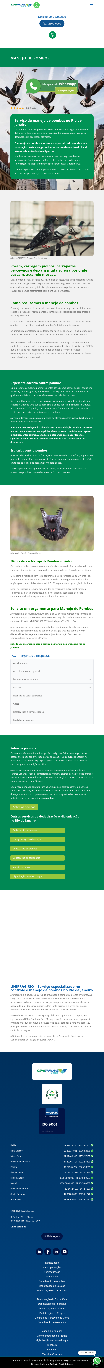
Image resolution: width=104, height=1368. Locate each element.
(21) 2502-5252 (52, 23)
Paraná (13, 1167)
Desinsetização (52, 1272)
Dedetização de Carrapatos (52, 1290)
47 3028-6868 (70, 1194)
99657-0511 (85, 1167)
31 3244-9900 (70, 1156)
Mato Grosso (16, 1151)
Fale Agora (53, 1236)
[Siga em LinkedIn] (39, 1251)
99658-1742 (85, 1194)
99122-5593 (85, 1162)
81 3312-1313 (71, 1172)
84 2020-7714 (70, 1162)
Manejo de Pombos (51, 1331)
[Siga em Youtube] (64, 1251)
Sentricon (52, 1349)
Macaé (13, 1183)
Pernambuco (16, 1172)
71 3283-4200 (70, 1145)
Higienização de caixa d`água (27, 876)
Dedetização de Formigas (52, 1303)
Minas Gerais (16, 1156)
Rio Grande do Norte (20, 1161)
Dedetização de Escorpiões (52, 1299)
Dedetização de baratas (25, 830)
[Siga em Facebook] (47, 1251)
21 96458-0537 (83, 1178)
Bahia (13, 1145)
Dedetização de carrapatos (26, 857)
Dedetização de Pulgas (51, 1313)
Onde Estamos (18, 1226)
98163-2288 (85, 1151)
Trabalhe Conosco (52, 1354)
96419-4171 (85, 1199)
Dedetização (52, 1262)
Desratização (52, 1276)
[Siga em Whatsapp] (52, 35)
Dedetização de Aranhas (52, 1281)
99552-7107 (85, 1156)
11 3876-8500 (70, 1199)
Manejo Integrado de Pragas (27, 839)
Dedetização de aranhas (25, 848)
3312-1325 (85, 1172)
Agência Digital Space (61, 1364)
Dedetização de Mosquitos (52, 1322)
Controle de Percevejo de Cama (52, 1317)
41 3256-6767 (70, 1167)
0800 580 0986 (67, 1178)
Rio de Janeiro (17, 1178)
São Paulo (15, 1199)
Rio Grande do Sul (19, 1189)
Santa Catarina (17, 1194)
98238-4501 (85, 1145)
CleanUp (52, 1345)
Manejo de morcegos (23, 867)
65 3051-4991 (70, 1151)
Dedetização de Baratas (52, 1286)
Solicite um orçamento (22, 643)
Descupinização (52, 1267)
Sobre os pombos (24, 807)
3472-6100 (85, 1189)
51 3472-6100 (71, 1189)
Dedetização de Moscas (52, 1308)
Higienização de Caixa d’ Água (52, 1340)
